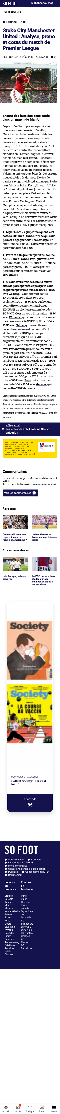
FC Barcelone (26, 947)
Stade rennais (25, 907)
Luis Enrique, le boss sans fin (14, 559)
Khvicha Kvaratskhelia (12, 910)
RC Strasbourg (27, 922)
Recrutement (15, 874)
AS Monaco (25, 941)
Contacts (36, 859)
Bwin (27, 380)
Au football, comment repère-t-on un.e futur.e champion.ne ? (14, 521)
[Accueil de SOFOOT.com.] (10, 3)
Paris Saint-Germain (25, 898)
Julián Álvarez (9, 953)
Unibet (42, 301)
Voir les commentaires (17, 492)
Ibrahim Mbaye (9, 904)
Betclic (13, 356)
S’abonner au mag (42, 2)
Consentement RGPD (37, 871)
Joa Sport (15, 364)
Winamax (15, 317)
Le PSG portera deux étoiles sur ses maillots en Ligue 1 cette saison (44, 563)
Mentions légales (17, 865)
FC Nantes (27, 933)
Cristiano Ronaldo (10, 947)
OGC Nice (26, 929)
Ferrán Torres (8, 916)
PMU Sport (32, 368)
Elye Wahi (10, 926)
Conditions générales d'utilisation (27, 868)
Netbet (20, 325)
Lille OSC (26, 926)
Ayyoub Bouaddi (9, 931)
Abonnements (16, 859)
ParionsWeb (17, 349)
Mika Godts (8, 922)
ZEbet (13, 293)
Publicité (13, 871)
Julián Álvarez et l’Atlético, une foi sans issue (42, 519)
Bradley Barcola (9, 897)
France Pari (32, 236)
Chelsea (25, 936)
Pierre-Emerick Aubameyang (12, 939)
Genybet (41, 384)
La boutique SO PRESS (20, 862)
